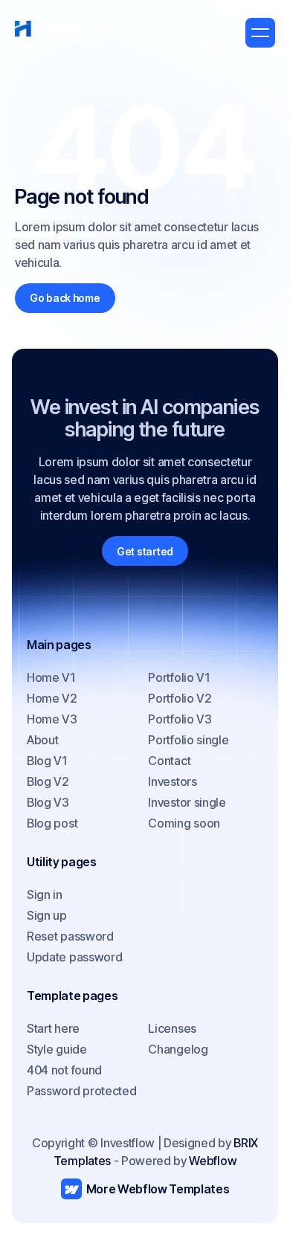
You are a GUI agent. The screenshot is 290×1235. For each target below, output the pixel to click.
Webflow (212, 1160)
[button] (260, 33)
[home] (59, 33)
